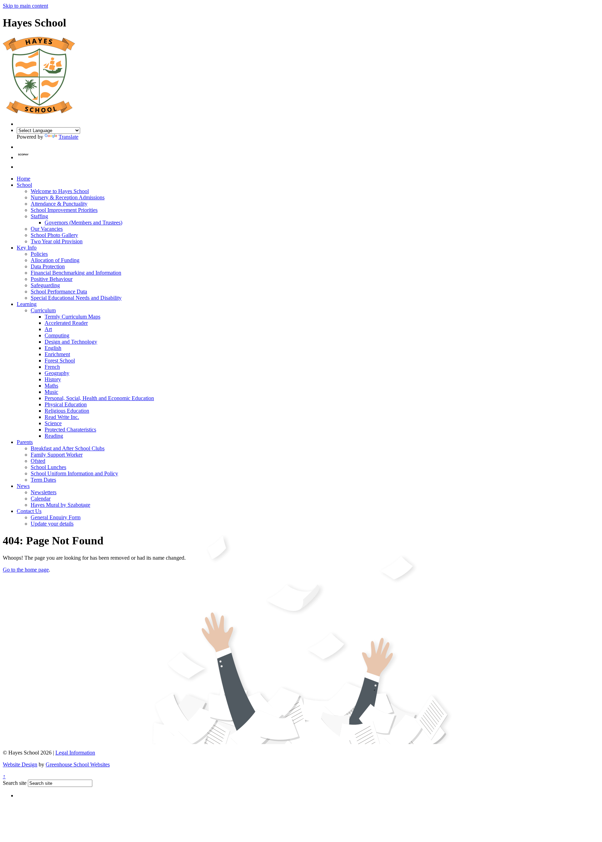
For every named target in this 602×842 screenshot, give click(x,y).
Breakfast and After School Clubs (68, 448)
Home (23, 179)
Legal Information (75, 753)
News (23, 486)
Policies (39, 254)
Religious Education (67, 411)
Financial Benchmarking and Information (76, 273)
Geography (57, 373)
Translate (68, 137)
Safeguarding (45, 285)
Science (53, 423)
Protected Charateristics (70, 430)
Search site (14, 783)
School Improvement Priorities (64, 210)
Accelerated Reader (66, 323)
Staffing (39, 216)
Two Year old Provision (57, 241)
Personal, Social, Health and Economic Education (99, 398)
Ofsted (38, 461)
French (52, 367)
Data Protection (48, 266)
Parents (25, 442)
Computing (57, 335)
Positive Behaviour (51, 279)
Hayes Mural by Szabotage (60, 505)
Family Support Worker (57, 455)
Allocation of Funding (55, 260)
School (24, 185)
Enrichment (57, 354)
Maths (51, 386)
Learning (27, 304)
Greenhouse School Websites (78, 764)
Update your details (52, 524)
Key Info (27, 248)
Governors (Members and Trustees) (83, 222)
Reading (54, 436)
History (53, 379)
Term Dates (43, 480)
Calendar (41, 499)
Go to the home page (26, 570)
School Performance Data (59, 291)
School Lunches (48, 467)
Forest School (60, 360)
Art (48, 329)
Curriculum (43, 310)
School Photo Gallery (54, 235)
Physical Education (66, 404)
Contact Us (29, 511)
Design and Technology (71, 342)
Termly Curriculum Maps (72, 317)
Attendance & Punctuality (59, 204)
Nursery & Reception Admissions (68, 197)
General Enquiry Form (55, 517)
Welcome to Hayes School (60, 191)
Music (51, 392)
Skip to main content (25, 6)
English (53, 348)
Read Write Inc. (62, 417)
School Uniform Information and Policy (74, 473)
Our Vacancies (47, 229)
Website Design (20, 764)
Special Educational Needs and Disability (76, 298)
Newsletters (43, 492)
